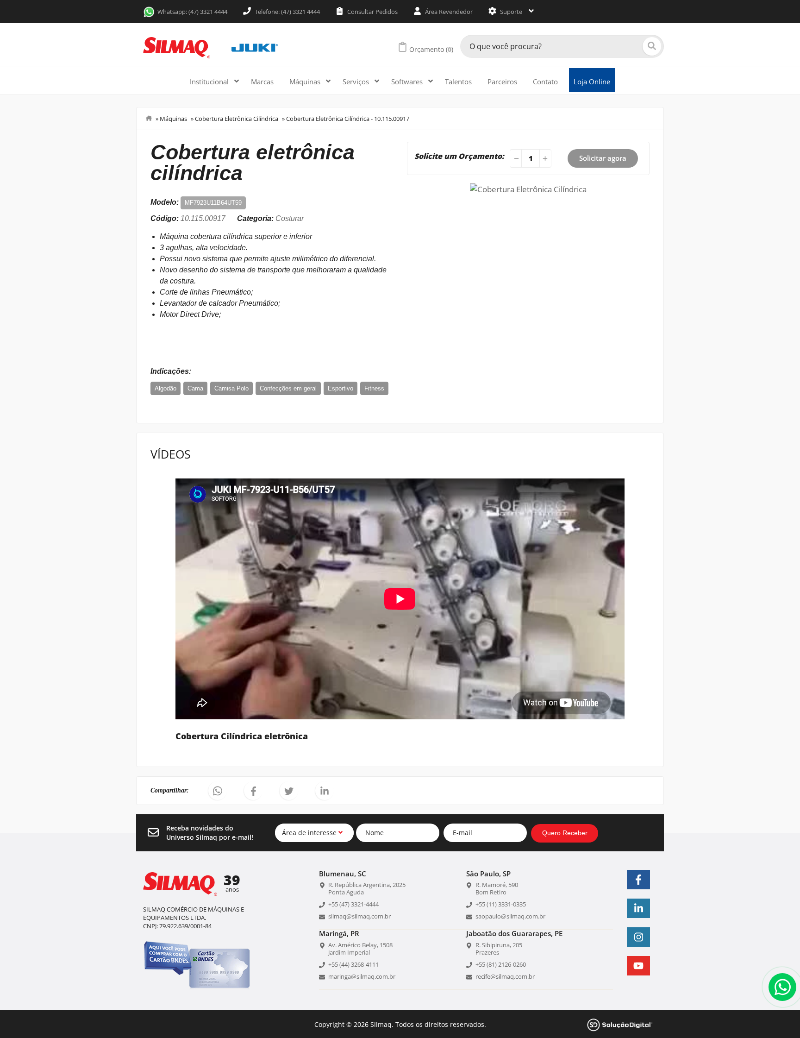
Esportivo (340, 388)
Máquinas (305, 81)
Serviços (357, 81)
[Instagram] (638, 937)
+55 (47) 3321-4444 (353, 904)
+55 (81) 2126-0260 (500, 964)
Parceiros (502, 81)
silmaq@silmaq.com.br (359, 916)
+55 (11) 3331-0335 (500, 904)
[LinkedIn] (638, 908)
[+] (546, 158)
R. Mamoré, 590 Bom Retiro (496, 888)
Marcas (262, 81)
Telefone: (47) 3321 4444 (286, 11)
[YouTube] (638, 965)
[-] (514, 158)
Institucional (210, 81)
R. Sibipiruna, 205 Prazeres (498, 948)
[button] (217, 790)
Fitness (374, 388)
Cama (195, 388)
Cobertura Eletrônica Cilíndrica (236, 118)
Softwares (408, 81)
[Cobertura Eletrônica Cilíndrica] (528, 188)
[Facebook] (638, 879)
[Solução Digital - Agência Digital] (620, 1024)
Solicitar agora (602, 158)
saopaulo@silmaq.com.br (510, 916)
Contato (545, 81)
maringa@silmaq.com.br (361, 976)
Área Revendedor (448, 11)
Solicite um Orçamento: (459, 156)
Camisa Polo (231, 388)
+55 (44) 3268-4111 (353, 964)
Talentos (458, 81)
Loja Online (592, 81)
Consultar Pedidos (372, 11)
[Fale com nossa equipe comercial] (782, 987)
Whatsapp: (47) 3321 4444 (192, 11)
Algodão (165, 388)
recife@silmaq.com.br (505, 976)
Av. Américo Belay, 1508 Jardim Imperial (360, 948)
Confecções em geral (288, 388)
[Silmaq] (176, 48)
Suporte (511, 11)
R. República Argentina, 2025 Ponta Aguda (367, 888)
